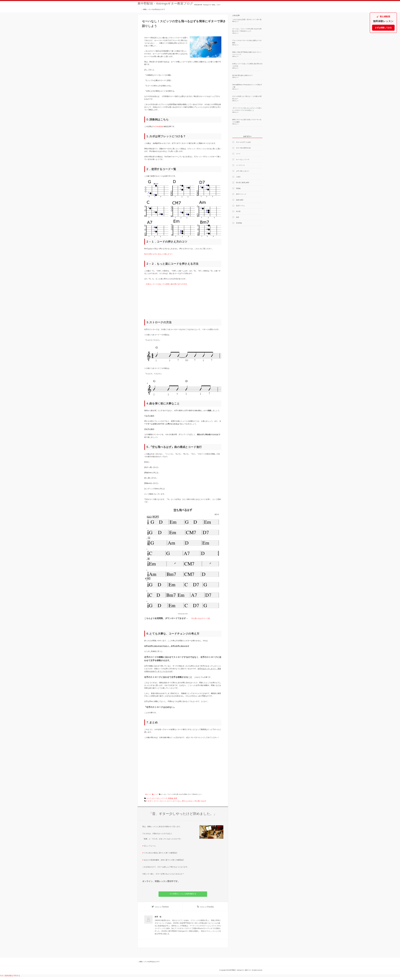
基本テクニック (241, 194)
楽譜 (175, 798)
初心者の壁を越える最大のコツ (242, 75)
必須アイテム (240, 205)
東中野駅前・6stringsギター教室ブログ (165, 3)
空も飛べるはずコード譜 (200, 618)
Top (395, 972)
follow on (162, 907)
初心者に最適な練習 (242, 182)
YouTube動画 (158, 126)
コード (148, 798)
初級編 (170, 798)
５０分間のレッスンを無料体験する (182, 894)
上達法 (238, 177)
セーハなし (177, 801)
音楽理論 (239, 223)
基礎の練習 (239, 200)
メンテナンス (240, 165)
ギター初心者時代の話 (243, 148)
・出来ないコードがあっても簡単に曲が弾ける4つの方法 (165, 284)
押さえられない (188, 801)
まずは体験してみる (383, 28)
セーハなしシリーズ (159, 798)
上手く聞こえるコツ (242, 171)
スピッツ (162, 801)
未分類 (238, 211)
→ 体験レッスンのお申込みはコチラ (153, 9)
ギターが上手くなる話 (243, 142)
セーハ (169, 801)
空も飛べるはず (200, 801)
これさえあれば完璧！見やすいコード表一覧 (246, 19)
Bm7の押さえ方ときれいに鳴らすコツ (158, 254)
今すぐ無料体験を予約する (10, 975)
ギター (150, 801)
